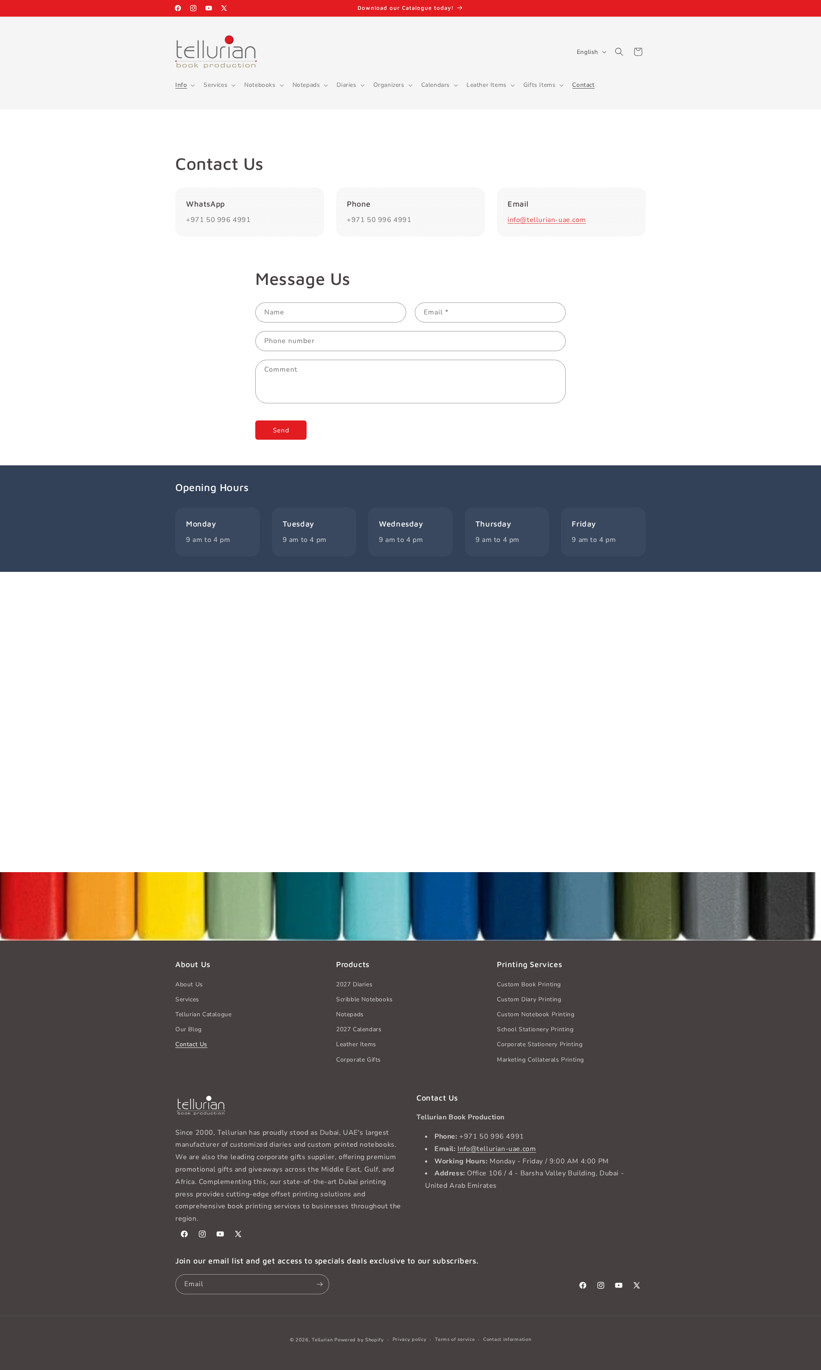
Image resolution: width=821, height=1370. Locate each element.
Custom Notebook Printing (535, 1014)
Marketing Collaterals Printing (540, 1060)
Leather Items (356, 1044)
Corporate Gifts (358, 1060)
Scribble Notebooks (364, 999)
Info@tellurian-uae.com (497, 1149)
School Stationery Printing (535, 1029)
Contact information (507, 1339)
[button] (184, 85)
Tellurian (322, 1340)
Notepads (350, 1014)
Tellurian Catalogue (203, 1014)
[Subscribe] (319, 1284)
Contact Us (191, 1044)
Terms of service (455, 1339)
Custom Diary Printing (529, 999)
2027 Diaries (354, 984)
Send (281, 430)
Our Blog (188, 1029)
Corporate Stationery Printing (539, 1044)
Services (187, 999)
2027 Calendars (358, 1029)
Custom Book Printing (529, 984)
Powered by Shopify (359, 1340)
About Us (189, 984)
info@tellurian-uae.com (547, 220)
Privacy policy (410, 1339)
